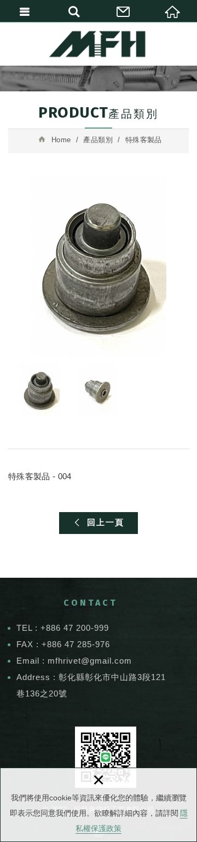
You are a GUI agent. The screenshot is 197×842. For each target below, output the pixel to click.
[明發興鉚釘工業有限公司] (99, 44)
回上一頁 (105, 522)
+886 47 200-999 (74, 627)
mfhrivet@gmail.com (91, 660)
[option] (98, 265)
